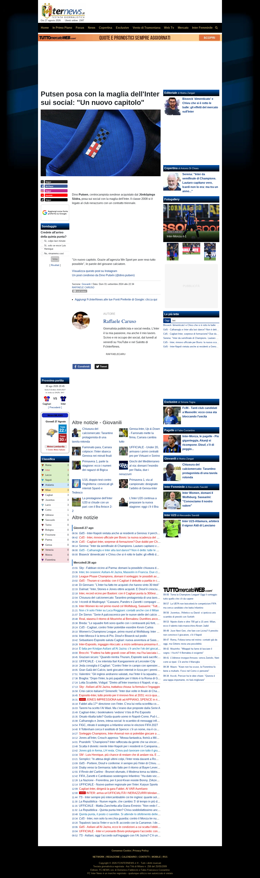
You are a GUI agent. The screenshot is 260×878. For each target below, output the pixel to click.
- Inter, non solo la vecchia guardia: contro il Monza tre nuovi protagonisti (127, 818)
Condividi (83, 366)
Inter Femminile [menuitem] (202, 27)
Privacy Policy (141, 850)
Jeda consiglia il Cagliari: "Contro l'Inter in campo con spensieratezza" (123, 665)
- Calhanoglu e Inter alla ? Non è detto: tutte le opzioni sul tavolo (128, 550)
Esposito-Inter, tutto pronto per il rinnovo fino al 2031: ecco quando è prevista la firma (131, 695)
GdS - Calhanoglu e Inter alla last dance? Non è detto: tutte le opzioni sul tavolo (204, 329)
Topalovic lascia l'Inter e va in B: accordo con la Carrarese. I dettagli (121, 822)
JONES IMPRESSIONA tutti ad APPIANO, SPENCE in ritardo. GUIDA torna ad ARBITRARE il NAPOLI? (148, 699)
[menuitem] (216, 27)
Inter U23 (170, 515)
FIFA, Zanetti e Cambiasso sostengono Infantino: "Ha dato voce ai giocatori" (126, 775)
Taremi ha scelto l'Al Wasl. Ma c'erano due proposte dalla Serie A (119, 708)
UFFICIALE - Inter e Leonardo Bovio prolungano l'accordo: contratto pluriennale (129, 831)
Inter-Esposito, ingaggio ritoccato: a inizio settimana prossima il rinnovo (123, 644)
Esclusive (170, 401)
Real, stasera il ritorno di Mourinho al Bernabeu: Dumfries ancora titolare (124, 618)
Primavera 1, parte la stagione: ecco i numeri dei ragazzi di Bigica (96, 465)
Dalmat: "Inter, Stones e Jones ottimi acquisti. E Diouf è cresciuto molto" (123, 589)
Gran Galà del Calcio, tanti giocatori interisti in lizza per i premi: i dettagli (124, 669)
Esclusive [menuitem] (122, 27)
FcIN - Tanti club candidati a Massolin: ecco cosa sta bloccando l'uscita (199, 412)
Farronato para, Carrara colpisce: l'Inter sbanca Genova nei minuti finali (97, 451)
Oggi (167, 320)
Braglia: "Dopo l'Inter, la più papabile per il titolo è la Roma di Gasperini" (124, 678)
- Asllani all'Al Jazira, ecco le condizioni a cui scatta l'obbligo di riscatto (126, 826)
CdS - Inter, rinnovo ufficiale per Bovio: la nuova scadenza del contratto (199, 342)
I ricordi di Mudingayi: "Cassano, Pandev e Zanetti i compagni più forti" (123, 601)
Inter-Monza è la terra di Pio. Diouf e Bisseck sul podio (113, 635)
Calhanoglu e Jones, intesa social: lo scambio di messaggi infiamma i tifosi (126, 720)
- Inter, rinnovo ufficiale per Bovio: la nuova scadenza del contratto (123, 537)
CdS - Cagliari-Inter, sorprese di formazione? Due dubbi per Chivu (196, 333)
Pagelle (169, 430)
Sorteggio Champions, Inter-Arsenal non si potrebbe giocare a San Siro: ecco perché (132, 733)
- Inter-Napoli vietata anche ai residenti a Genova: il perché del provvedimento (131, 533)
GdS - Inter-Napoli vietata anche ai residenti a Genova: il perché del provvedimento (205, 346)
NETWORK (98, 857)
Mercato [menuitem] (183, 27)
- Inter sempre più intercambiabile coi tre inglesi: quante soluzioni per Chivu (128, 797)
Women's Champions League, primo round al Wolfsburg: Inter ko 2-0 (121, 631)
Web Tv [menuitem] (169, 27)
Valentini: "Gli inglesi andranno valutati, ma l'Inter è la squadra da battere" (125, 674)
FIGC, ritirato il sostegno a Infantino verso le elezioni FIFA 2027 (118, 725)
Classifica (48, 459)
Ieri (173, 320)
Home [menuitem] (45, 27)
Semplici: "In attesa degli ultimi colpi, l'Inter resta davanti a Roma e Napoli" (125, 759)
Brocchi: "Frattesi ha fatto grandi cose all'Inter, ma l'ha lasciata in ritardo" (124, 652)
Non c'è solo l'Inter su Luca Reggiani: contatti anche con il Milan (119, 610)
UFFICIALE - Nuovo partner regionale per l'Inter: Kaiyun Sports (118, 784)
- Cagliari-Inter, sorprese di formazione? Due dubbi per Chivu (120, 541)
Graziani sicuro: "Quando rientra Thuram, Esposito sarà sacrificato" (121, 657)
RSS (165, 857)
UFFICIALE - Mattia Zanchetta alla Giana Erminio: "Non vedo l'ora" (121, 805)
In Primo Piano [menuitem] (62, 27)
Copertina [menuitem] (105, 27)
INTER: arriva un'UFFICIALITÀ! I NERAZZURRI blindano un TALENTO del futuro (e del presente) (144, 792)
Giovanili (86, 284)
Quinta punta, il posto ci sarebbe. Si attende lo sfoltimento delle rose (121, 814)
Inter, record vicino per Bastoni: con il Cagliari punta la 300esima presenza (125, 593)
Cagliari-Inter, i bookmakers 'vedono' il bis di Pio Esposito (115, 712)
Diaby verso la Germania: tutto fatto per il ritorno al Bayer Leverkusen (122, 767)
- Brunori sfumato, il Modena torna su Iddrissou (120, 771)
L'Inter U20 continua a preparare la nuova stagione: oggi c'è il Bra (143, 502)
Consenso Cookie (121, 850)
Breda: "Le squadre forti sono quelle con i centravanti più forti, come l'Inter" (125, 623)
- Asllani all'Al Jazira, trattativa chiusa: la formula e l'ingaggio (119, 686)
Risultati (55, 265)
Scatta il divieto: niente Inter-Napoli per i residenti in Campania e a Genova (125, 746)
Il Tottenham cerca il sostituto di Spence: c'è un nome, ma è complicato (123, 729)
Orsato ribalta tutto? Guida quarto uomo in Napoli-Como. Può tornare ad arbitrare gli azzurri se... (139, 716)
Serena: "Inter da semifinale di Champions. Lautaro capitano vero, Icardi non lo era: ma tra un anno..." (142, 545)
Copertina (171, 168)
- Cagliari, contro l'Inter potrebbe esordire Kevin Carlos (116, 627)
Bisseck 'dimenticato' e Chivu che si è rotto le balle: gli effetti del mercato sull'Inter (130, 554)
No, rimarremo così (54, 253)
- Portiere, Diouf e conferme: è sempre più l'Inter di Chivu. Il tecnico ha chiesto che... (134, 763)
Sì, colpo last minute (54, 241)
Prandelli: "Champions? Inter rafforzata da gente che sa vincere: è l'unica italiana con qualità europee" (143, 742)
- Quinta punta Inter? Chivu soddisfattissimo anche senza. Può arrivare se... (135, 809)
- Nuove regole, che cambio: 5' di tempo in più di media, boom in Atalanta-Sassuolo (140, 801)
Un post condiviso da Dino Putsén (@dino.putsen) (103, 275)
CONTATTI (144, 857)
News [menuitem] (91, 27)
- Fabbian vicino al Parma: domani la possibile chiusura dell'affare (123, 567)
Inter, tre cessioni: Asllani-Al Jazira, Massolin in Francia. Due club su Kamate (127, 572)
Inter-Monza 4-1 (176, 236)
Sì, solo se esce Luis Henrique (55, 247)
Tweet (103, 366)
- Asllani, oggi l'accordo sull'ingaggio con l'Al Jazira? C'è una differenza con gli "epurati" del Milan (142, 835)
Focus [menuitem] (80, 27)
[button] (55, 259)
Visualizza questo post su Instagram (94, 270)
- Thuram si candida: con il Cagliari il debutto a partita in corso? (121, 580)
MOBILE (156, 857)
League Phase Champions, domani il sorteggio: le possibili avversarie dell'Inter (128, 576)
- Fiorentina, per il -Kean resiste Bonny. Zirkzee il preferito (125, 780)
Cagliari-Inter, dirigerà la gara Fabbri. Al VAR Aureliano (113, 788)
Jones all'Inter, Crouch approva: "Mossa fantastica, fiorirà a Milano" (120, 737)
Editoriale (170, 92)
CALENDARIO (129, 857)
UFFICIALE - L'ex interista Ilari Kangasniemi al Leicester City (117, 661)
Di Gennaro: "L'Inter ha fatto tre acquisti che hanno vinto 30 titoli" (119, 584)
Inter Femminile (174, 486)
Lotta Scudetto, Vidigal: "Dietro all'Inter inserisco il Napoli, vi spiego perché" (126, 682)
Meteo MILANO (55, 415)
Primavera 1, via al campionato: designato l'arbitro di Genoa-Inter (143, 484)
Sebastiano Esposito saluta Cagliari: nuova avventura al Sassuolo (120, 640)
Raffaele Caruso (83, 287)
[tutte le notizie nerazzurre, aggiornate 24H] (63, 11)
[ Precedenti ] (55, 407)
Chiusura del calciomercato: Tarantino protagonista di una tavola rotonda (124, 597)
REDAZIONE (113, 857)
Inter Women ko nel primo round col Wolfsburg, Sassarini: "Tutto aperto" (124, 606)
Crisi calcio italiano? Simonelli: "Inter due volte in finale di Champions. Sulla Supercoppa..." (136, 691)
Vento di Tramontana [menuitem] (146, 27)
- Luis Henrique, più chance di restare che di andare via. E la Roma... (124, 754)
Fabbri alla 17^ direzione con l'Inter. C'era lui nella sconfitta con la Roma (124, 703)
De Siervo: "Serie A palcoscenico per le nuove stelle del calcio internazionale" (128, 614)
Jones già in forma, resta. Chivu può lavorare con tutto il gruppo (120, 750)
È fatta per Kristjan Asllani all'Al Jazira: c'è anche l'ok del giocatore (120, 648)
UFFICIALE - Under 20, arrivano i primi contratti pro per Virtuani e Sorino (144, 451)
